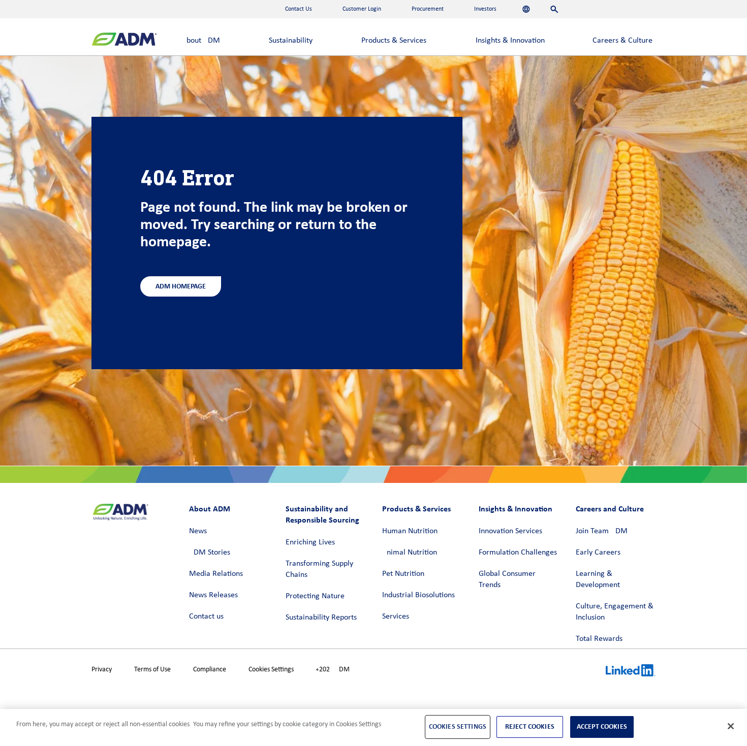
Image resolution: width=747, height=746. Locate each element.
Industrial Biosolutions (418, 595)
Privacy (101, 669)
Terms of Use (152, 669)
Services (395, 616)
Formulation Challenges (518, 552)
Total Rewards (599, 639)
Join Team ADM (602, 531)
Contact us (206, 616)
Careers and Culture (610, 508)
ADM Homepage (180, 286)
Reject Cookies (529, 726)
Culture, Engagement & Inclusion (614, 612)
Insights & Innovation (510, 41)
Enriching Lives (310, 542)
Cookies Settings (271, 669)
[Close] (731, 726)
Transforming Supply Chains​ (319, 569)
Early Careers (598, 552)
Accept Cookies (602, 726)
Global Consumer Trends (507, 579)
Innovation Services (510, 531)
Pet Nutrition (403, 574)
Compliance (209, 669)
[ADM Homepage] (124, 40)
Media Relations (216, 574)
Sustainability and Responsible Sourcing (322, 514)
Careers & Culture (622, 41)
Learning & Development (598, 579)
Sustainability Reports (321, 617)
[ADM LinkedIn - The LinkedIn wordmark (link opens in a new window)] (631, 671)
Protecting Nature (315, 596)
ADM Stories (209, 552)
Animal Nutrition (409, 552)
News (198, 531)
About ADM (201, 41)
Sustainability (291, 41)
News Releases (213, 595)
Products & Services (393, 41)
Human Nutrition (410, 531)
